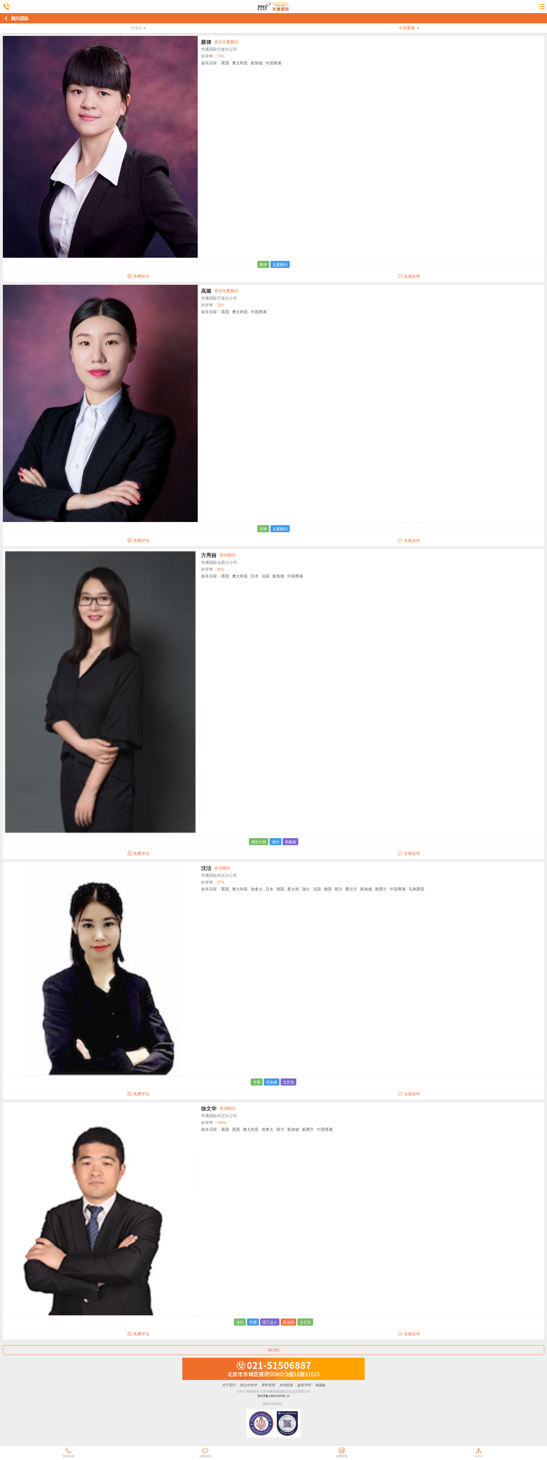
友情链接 (286, 1385)
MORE (274, 1350)
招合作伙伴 (248, 1385)
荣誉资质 (268, 1385)
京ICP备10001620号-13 (273, 1396)
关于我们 (229, 1385)
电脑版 (320, 1385)
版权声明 (304, 1385)
